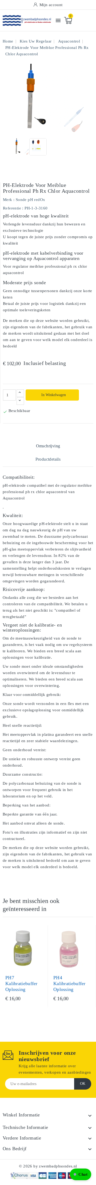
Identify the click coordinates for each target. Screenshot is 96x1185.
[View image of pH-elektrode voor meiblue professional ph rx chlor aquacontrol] (20, 147)
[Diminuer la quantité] (20, 401)
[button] (80, 1174)
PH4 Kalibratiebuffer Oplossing (69, 983)
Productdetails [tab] (48, 459)
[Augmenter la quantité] (20, 393)
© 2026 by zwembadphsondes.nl (48, 1166)
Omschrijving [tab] (48, 446)
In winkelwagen (53, 395)
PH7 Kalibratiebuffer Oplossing (21, 983)
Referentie (12, 208)
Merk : (8, 200)
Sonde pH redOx (30, 200)
